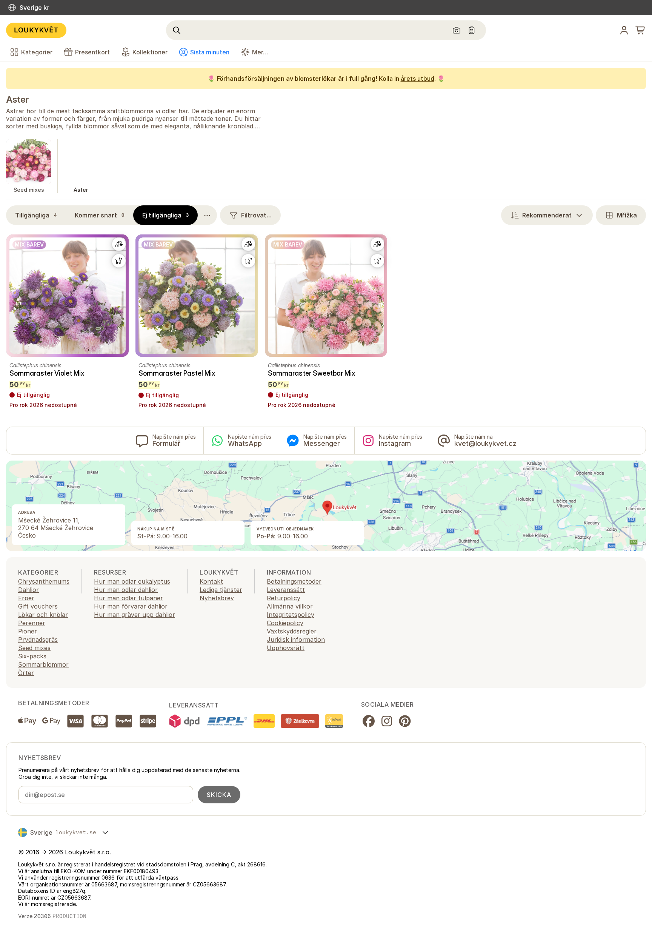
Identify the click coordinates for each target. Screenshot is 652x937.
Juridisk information (296, 639)
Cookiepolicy (285, 623)
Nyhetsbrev (217, 598)
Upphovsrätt (285, 648)
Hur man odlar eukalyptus (132, 581)
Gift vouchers (38, 606)
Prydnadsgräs (38, 639)
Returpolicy (283, 598)
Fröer (26, 598)
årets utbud (417, 78)
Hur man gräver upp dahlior (134, 614)
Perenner (31, 623)
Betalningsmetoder (294, 581)
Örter (26, 673)
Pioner (27, 631)
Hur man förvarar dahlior (131, 606)
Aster (17, 99)
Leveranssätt (286, 589)
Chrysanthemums (43, 581)
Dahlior (28, 589)
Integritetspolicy (290, 614)
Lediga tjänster (221, 589)
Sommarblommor (43, 664)
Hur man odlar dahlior (126, 589)
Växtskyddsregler (292, 631)
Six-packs (32, 656)
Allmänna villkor (290, 606)
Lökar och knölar (43, 614)
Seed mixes (34, 648)
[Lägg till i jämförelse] (119, 244)
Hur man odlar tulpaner (128, 598)
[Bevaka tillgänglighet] (119, 261)
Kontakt (211, 581)
